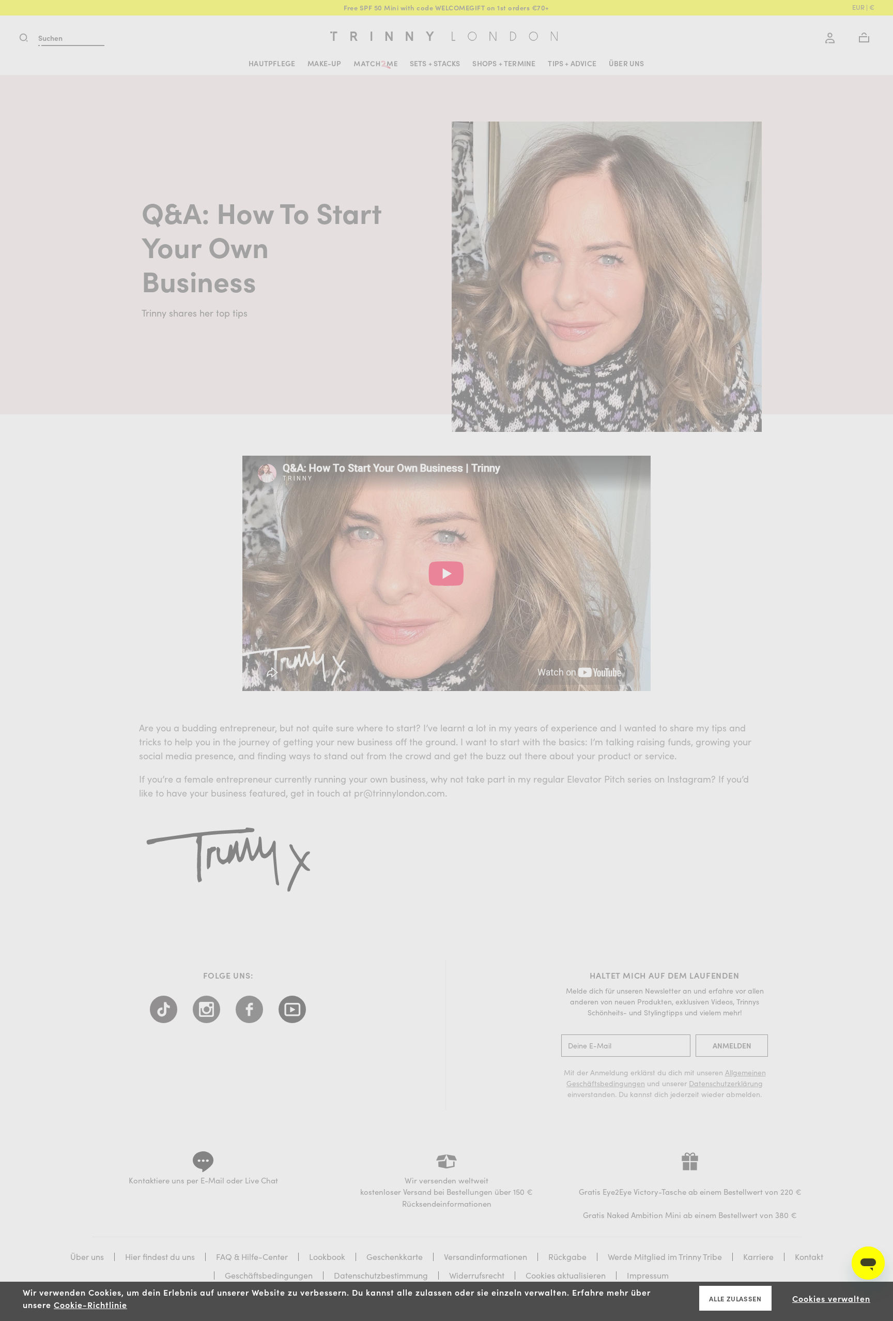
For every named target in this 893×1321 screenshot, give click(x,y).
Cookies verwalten (831, 1298)
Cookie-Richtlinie (90, 1304)
